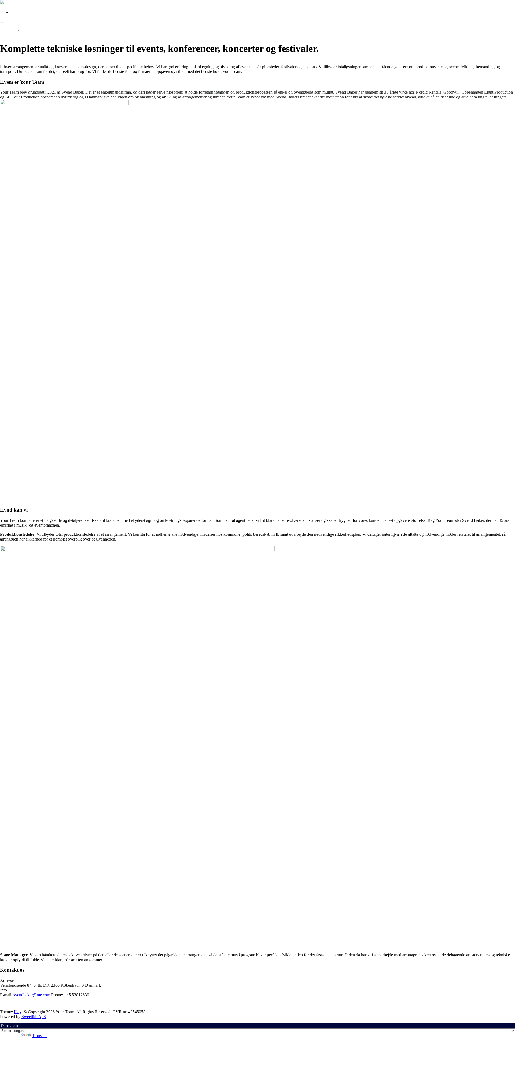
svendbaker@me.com (31, 995)
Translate (39, 1035)
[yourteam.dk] (2, 3)
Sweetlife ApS (33, 1016)
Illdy (17, 1011)
